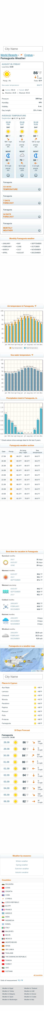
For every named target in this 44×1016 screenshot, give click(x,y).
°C (19, 980)
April (5, 253)
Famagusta (6, 723)
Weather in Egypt (7, 988)
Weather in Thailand (30, 988)
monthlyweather (8, 229)
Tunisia (8, 960)
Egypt (8, 906)
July (19, 250)
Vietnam (8, 971)
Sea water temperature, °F (22, 355)
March (6, 250)
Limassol (5, 695)
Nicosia (5, 699)
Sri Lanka (9, 949)
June (19, 246)
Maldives (9, 931)
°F (22, 980)
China (7, 888)
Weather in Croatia (30, 997)
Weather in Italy (29, 999)
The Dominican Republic (15, 957)
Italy (7, 928)
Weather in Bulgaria (8, 994)
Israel (8, 924)
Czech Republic (12, 902)
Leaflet (33, 671)
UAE (7, 968)
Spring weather (22, 865)
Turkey (8, 964)
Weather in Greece (30, 994)
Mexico (8, 939)
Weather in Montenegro (9, 999)
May (19, 243)
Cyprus (28, 55)
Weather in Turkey (8, 991)
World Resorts (9, 55)
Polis (4, 715)
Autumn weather (21, 872)
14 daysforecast (8, 215)
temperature (10, 188)
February (7, 246)
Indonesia (9, 920)
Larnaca (5, 691)
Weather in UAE (29, 991)
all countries (38, 975)
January (6, 243)
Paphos (5, 707)
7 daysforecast (8, 202)
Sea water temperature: (10, 85)
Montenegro (11, 942)
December (36, 253)
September (6, 118)
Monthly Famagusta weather (21, 239)
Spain (7, 946)
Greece (8, 913)
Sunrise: (8, 90)
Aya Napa (6, 687)
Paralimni (5, 703)
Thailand (9, 953)
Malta (8, 935)
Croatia (8, 891)
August (20, 253)
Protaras (5, 719)
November (36, 250)
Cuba (7, 895)
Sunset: (22, 90)
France (8, 909)
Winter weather (22, 861)
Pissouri (5, 711)
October (36, 246)
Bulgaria (9, 884)
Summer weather (22, 869)
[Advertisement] (22, 23)
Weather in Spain (7, 997)
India (7, 917)
